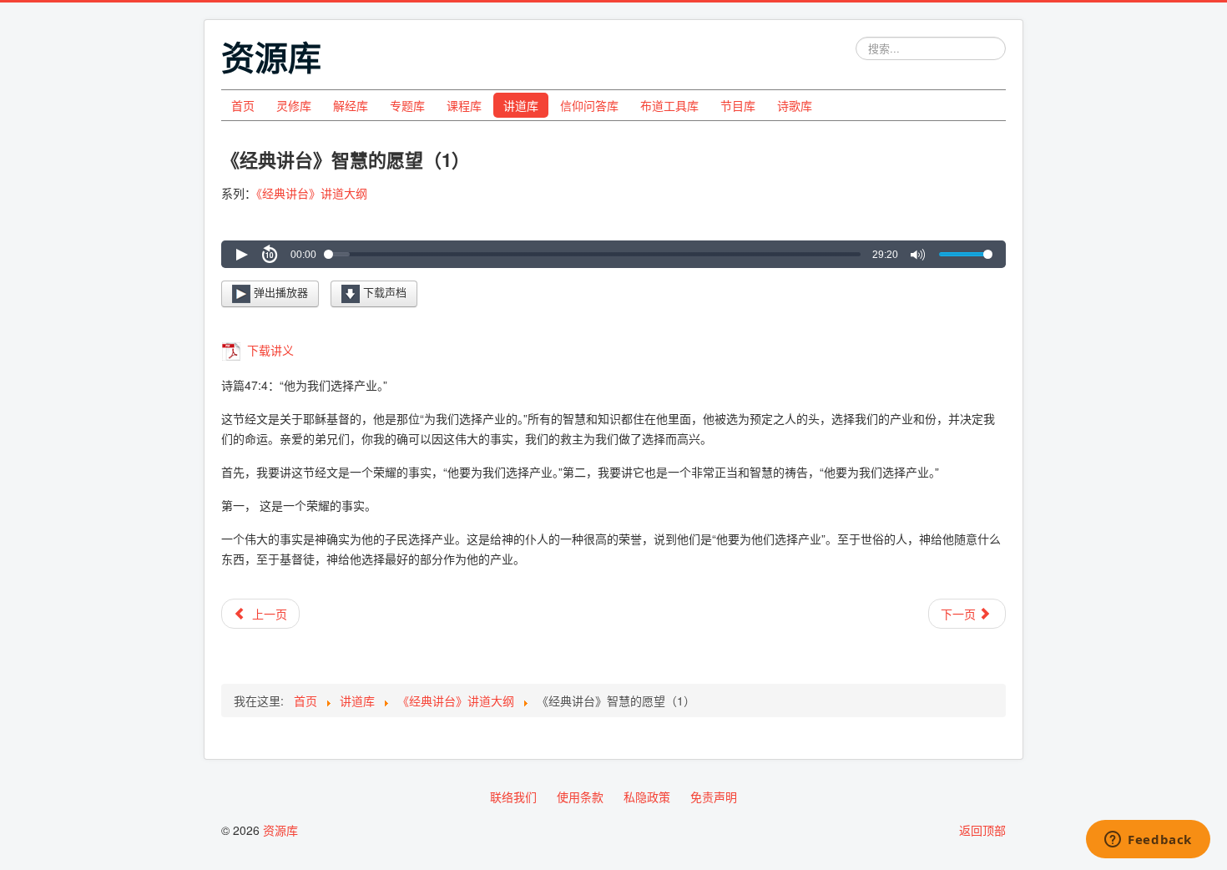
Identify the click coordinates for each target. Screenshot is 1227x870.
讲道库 (520, 105)
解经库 (350, 105)
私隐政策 (647, 796)
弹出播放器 (279, 292)
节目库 (737, 105)
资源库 (280, 830)
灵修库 (293, 105)
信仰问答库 (589, 105)
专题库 (407, 105)
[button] (241, 254)
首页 (243, 105)
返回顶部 (982, 830)
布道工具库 (669, 105)
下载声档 (383, 292)
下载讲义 (269, 349)
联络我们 (513, 796)
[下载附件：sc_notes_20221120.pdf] (233, 349)
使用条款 (580, 796)
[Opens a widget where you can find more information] (1148, 841)
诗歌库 (794, 105)
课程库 (464, 105)
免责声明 (713, 796)
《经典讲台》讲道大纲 (311, 193)
